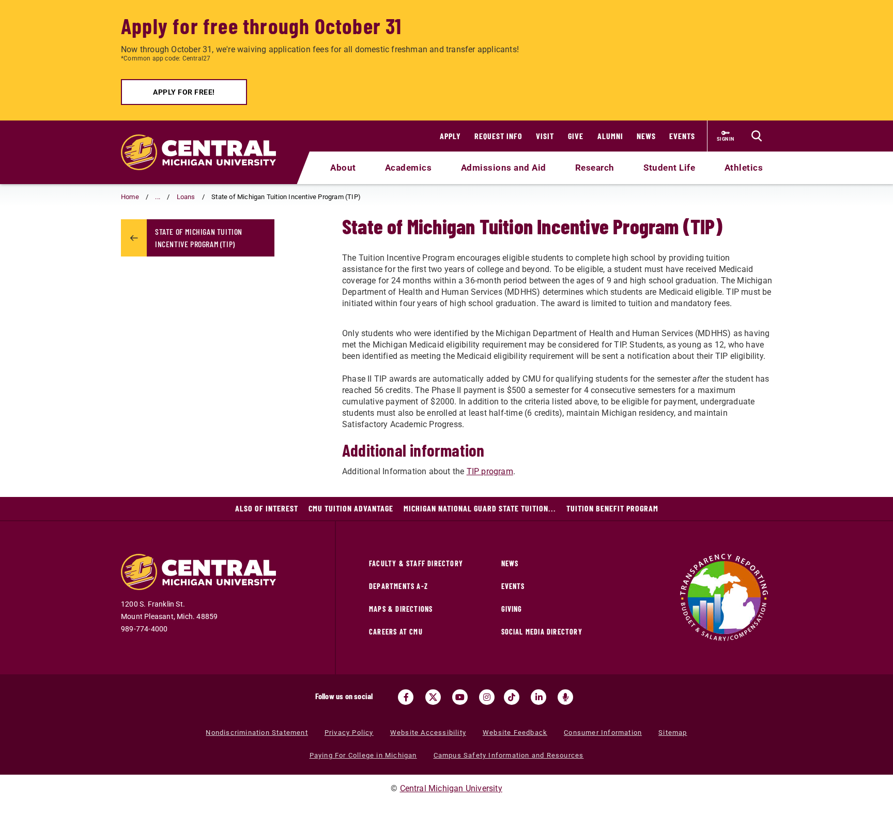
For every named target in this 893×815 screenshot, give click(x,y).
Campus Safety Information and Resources (509, 755)
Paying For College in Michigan (363, 755)
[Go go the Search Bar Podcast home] (565, 697)
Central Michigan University (451, 788)
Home (130, 197)
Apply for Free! (184, 92)
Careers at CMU (396, 631)
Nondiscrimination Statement (256, 732)
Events (682, 136)
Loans (186, 197)
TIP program (490, 471)
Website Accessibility (428, 732)
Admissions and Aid (503, 167)
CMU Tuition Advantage (351, 508)
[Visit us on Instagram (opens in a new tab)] (486, 697)
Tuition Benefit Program (612, 508)
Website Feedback (515, 732)
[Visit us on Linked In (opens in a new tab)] (538, 697)
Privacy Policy (349, 732)
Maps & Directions (401, 609)
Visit (545, 136)
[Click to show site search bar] (756, 136)
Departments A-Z (398, 586)
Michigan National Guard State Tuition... (480, 508)
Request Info (498, 136)
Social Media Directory (541, 631)
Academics (408, 167)
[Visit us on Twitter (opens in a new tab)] (433, 697)
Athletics (744, 167)
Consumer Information (603, 732)
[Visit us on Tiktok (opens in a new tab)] (511, 697)
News (646, 136)
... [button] (157, 197)
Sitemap (672, 732)
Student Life (669, 167)
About (343, 167)
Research (594, 167)
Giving (511, 609)
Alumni (610, 136)
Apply (450, 136)
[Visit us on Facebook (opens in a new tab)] (405, 697)
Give (575, 136)
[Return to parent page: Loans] (134, 237)
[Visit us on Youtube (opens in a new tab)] (460, 697)
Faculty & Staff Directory (416, 563)
